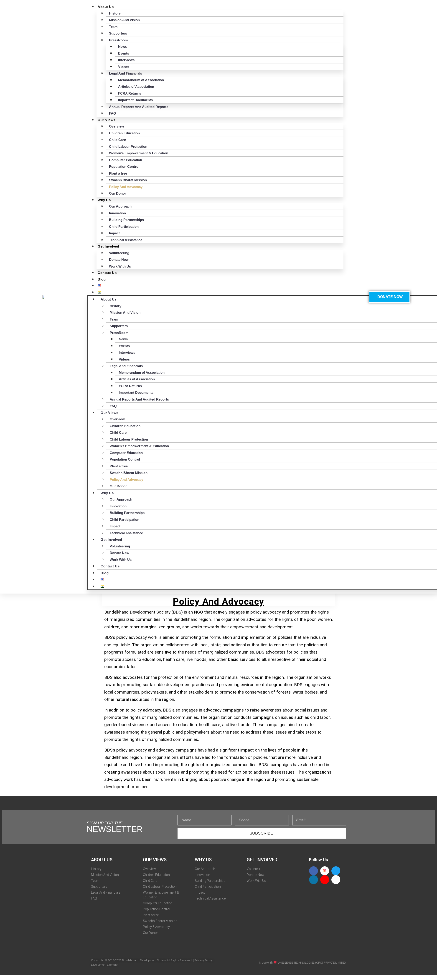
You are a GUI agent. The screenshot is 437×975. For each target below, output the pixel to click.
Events (123, 53)
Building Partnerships (126, 220)
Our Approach (120, 206)
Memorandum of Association (141, 80)
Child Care (117, 140)
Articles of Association (136, 86)
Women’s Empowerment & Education (138, 153)
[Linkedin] (313, 879)
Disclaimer (98, 964)
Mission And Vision (124, 20)
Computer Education (125, 160)
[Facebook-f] (313, 870)
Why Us (104, 200)
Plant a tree (118, 173)
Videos (123, 67)
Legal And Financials (125, 73)
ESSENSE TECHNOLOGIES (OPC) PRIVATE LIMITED (313, 962)
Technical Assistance (125, 240)
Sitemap (112, 964)
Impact (114, 233)
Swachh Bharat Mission (128, 180)
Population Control (124, 166)
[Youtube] (324, 879)
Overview (116, 126)
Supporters (118, 33)
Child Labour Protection (128, 146)
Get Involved (108, 246)
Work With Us (120, 266)
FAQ (112, 113)
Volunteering (119, 253)
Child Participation (124, 226)
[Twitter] (335, 870)
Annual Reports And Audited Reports (138, 107)
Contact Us (107, 273)
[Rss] (335, 879)
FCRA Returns (129, 93)
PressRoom (118, 40)
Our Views (106, 120)
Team (113, 27)
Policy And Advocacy (125, 187)
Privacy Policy (203, 960)
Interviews (126, 60)
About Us (106, 7)
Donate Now (119, 259)
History (115, 13)
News (122, 46)
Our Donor (117, 193)
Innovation (117, 213)
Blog (102, 279)
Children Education (124, 133)
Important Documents (135, 100)
